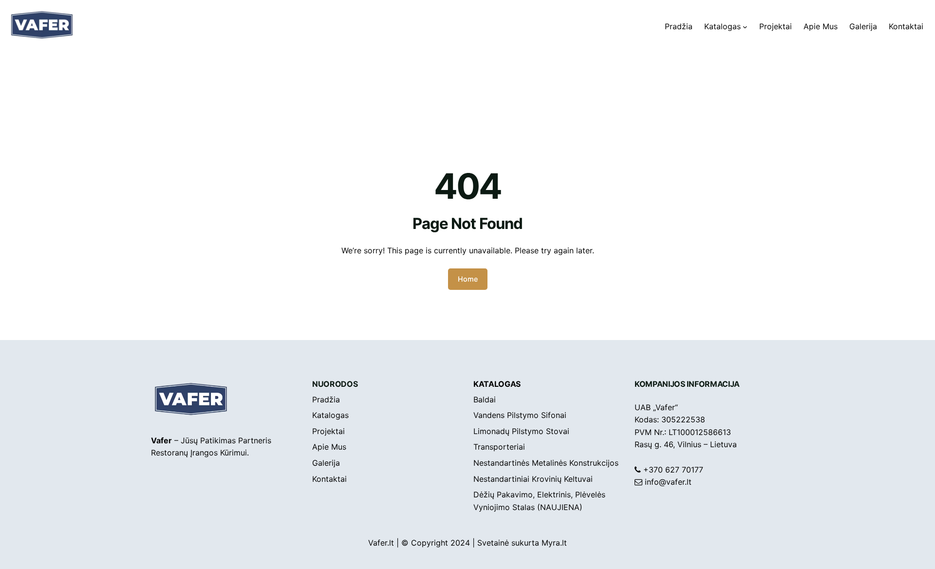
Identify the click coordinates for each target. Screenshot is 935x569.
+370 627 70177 (673, 469)
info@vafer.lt (668, 482)
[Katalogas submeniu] (745, 26)
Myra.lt (554, 543)
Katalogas (497, 384)
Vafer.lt (381, 543)
